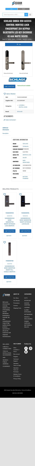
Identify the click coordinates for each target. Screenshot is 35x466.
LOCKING (21, 105)
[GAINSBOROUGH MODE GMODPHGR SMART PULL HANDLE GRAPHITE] (10, 249)
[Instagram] (30, 348)
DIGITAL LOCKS (23, 107)
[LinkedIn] (26, 351)
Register (23, 8)
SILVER (25, 157)
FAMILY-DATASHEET (10, 120)
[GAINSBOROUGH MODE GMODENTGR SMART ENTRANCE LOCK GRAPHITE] (10, 201)
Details (9, 235)
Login (11, 8)
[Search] (26, 14)
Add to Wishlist (10, 94)
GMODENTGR (9, 215)
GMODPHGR (9, 263)
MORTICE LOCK (27, 154)
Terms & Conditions (26, 390)
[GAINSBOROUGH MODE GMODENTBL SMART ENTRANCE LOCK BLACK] (25, 201)
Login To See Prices (9, 86)
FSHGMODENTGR (10, 213)
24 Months (25, 146)
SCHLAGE (19, 111)
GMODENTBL (25, 215)
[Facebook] (26, 348)
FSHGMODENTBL (25, 213)
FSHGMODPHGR (9, 260)
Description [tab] (5, 133)
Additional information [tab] (6, 128)
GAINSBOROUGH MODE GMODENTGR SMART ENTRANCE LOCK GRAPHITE (9, 222)
